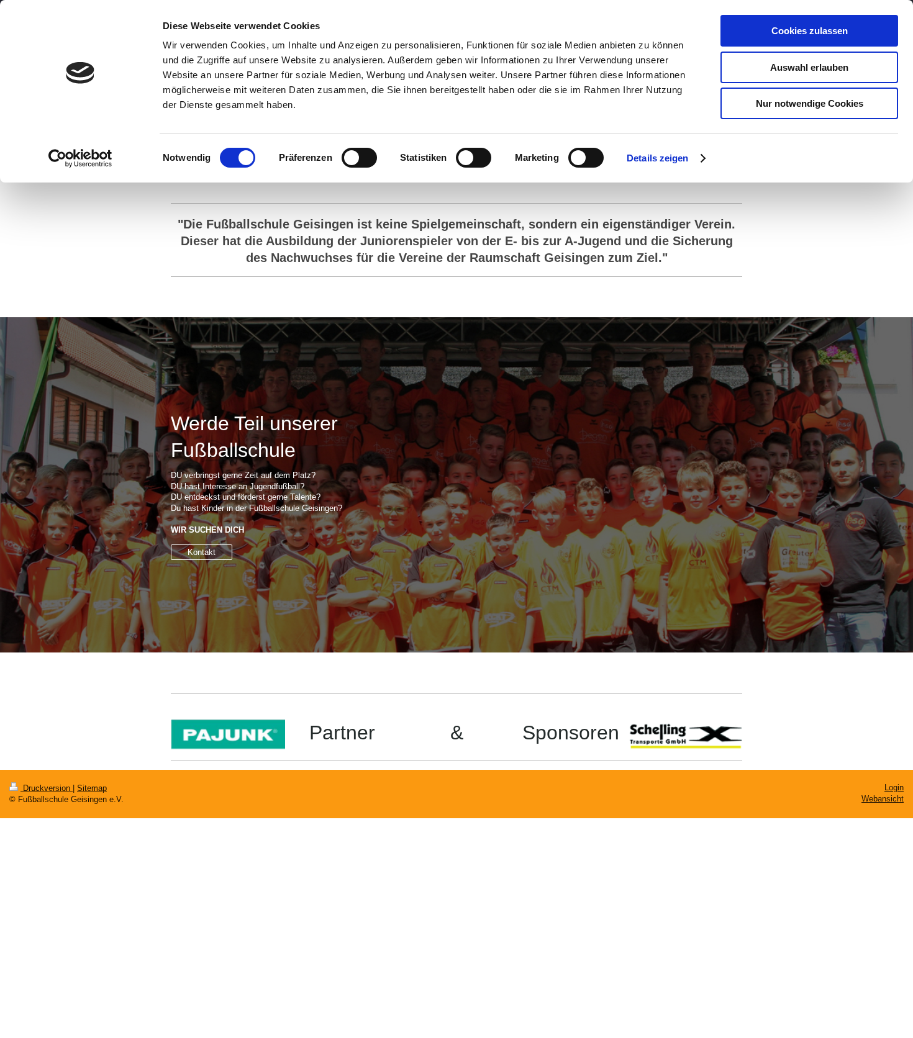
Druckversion (46, 788)
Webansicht (882, 798)
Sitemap (92, 788)
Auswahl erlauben (809, 67)
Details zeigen (657, 158)
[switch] (359, 158)
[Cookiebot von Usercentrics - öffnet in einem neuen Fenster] (80, 158)
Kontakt (202, 552)
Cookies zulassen (809, 30)
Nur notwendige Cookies (809, 103)
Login (894, 787)
